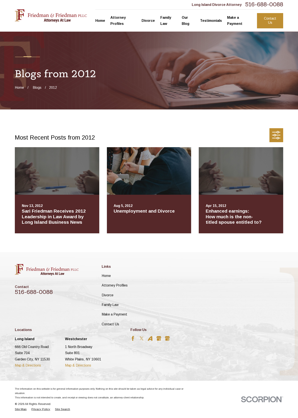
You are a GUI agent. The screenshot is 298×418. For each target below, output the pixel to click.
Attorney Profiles (115, 285)
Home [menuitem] (100, 20)
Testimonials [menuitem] (211, 20)
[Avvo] (150, 338)
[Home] (51, 16)
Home (106, 276)
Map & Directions (28, 365)
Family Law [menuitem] (165, 21)
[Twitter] (141, 338)
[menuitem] (21, 409)
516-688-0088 (264, 4)
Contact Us (270, 20)
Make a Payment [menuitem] (234, 21)
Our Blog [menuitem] (185, 21)
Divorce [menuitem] (148, 20)
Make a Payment (114, 314)
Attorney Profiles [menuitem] (118, 21)
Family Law (110, 305)
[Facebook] (132, 338)
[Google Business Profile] (158, 338)
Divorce (107, 295)
